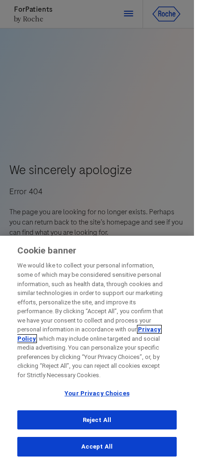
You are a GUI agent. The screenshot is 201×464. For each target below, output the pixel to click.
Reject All (97, 419)
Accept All (97, 446)
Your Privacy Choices (97, 393)
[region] (97, 350)
